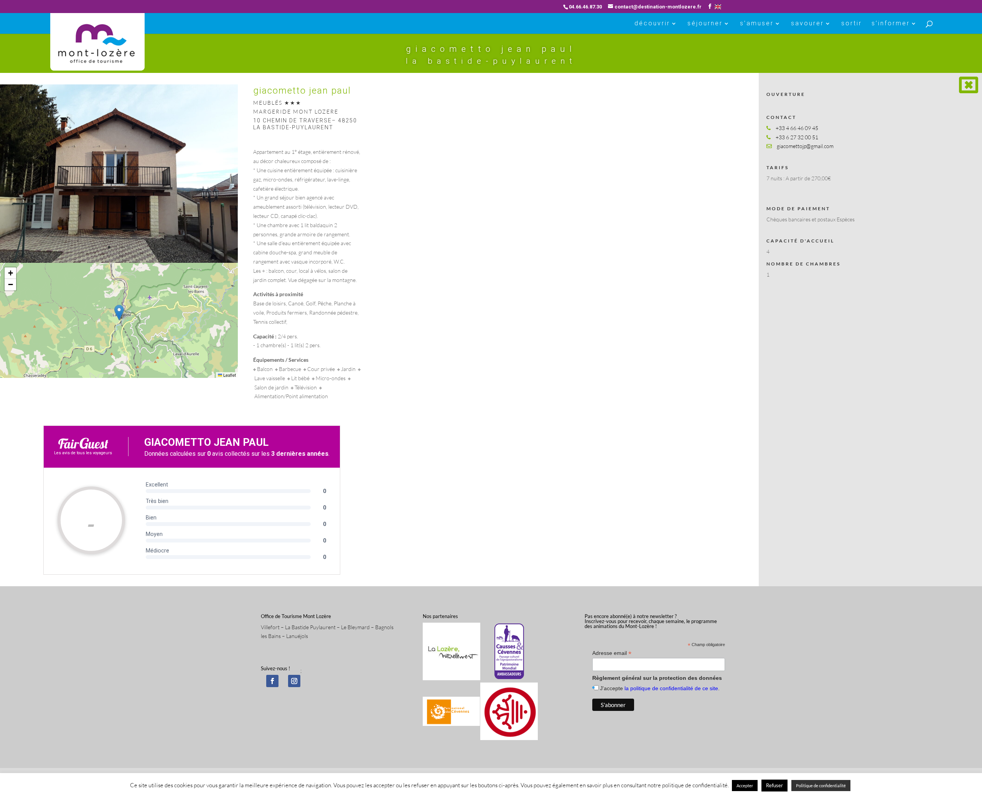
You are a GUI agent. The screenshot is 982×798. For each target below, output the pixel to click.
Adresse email (611, 653)
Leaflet (229, 375)
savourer (807, 24)
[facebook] (272, 681)
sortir (851, 24)
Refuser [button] (774, 785)
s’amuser (757, 24)
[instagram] (294, 681)
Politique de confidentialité (821, 785)
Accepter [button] (744, 785)
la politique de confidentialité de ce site (671, 688)
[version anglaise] (718, 7)
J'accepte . (660, 688)
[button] (119, 312)
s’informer (891, 24)
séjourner (705, 24)
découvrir (652, 24)
